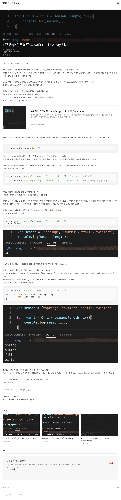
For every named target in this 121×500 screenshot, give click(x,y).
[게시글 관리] (14, 390)
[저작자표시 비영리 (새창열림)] (29, 390)
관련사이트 (5, 487)
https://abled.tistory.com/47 (15, 100)
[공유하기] (11, 390)
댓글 (4, 450)
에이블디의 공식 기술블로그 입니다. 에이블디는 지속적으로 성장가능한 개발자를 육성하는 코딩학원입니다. (43, 464)
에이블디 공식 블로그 (10, 3)
